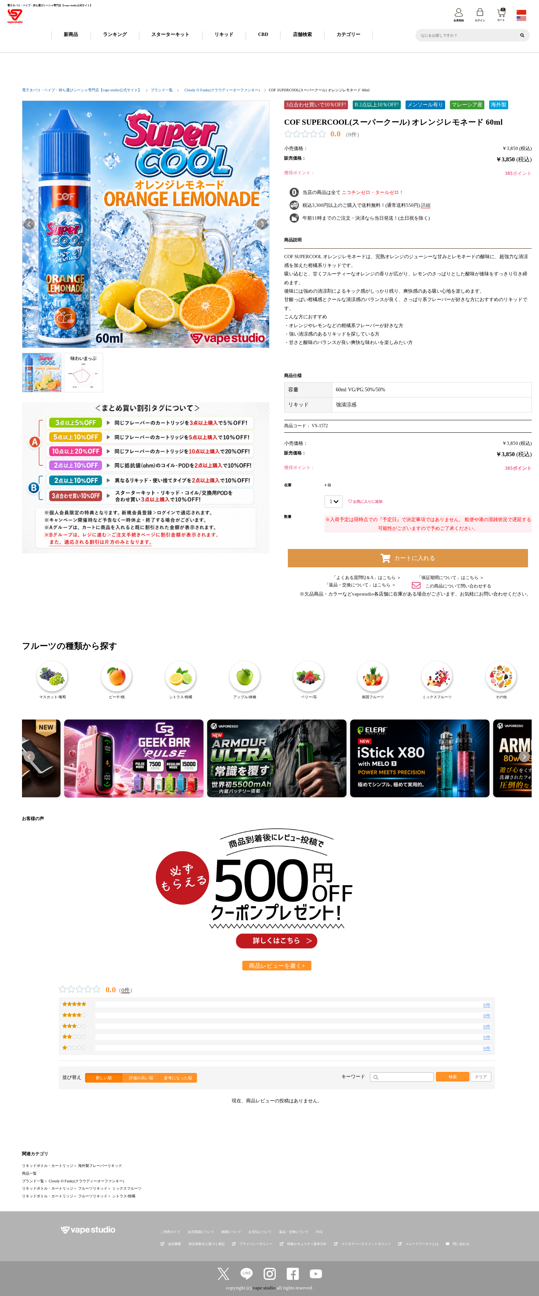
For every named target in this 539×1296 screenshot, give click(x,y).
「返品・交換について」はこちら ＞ (360, 584)
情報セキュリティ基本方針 (307, 1244)
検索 (453, 1076)
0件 (125, 990)
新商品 (71, 34)
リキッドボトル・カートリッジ (47, 1166)
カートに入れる (414, 558)
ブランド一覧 (162, 90)
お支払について (260, 1232)
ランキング (115, 34)
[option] (146, 224)
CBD (263, 34)
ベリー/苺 (309, 697)
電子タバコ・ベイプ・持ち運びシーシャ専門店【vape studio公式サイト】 (82, 90)
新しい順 (104, 1078)
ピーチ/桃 (117, 697)
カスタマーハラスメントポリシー (366, 1244)
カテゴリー (348, 34)
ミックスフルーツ (437, 697)
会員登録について (201, 1232)
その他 (501, 697)
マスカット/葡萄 (52, 697)
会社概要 (174, 1244)
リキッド (224, 34)
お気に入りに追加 (367, 501)
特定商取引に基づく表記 (206, 1244)
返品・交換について (294, 1232)
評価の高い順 (141, 1078)
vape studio (264, 1287)
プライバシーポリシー (255, 1244)
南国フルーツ (373, 697)
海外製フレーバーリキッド (100, 1166)
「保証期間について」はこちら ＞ (450, 577)
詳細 (425, 205)
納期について (231, 1232)
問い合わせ (461, 1244)
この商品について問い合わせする (457, 585)
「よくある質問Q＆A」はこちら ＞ (366, 577)
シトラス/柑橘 (180, 697)
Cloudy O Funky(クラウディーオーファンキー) (222, 90)
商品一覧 (29, 1173)
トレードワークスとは (422, 1244)
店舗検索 (302, 34)
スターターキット (170, 34)
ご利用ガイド (170, 1232)
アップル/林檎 (244, 697)
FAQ (319, 1232)
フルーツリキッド (92, 1188)
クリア (481, 1076)
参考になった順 (178, 1078)
